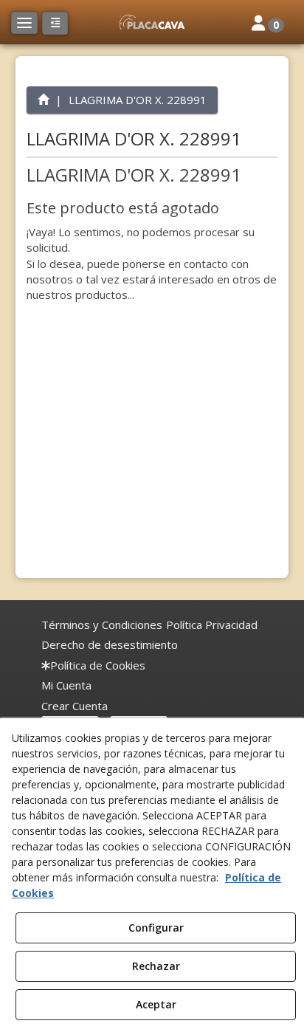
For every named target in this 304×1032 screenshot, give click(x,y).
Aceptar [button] (156, 1004)
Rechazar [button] (156, 966)
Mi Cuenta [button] (66, 685)
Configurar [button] (156, 928)
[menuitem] (101, 625)
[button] (152, 22)
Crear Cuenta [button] (74, 705)
